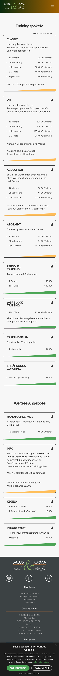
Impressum (29, 599)
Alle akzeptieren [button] (18, 668)
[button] (52, 6)
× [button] (56, 645)
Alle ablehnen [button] (42, 668)
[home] (14, 6)
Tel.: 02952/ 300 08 (29, 593)
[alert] (29, 659)
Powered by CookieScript (29, 674)
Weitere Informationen (41, 662)
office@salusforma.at (29, 596)
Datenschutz (29, 602)
